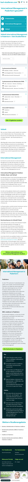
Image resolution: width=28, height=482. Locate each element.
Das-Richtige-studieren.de (6, 461)
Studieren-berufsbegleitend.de (7, 465)
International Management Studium (9, 239)
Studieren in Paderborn (7, 434)
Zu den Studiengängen (16, 480)
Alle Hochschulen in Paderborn (12, 349)
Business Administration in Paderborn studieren (13, 426)
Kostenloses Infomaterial (5, 480)
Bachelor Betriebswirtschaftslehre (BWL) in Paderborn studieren (12, 438)
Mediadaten (17, 452)
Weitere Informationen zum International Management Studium (14, 253)
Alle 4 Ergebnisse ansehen (14, 120)
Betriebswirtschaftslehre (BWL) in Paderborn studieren (13, 430)
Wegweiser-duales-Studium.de (7, 463)
